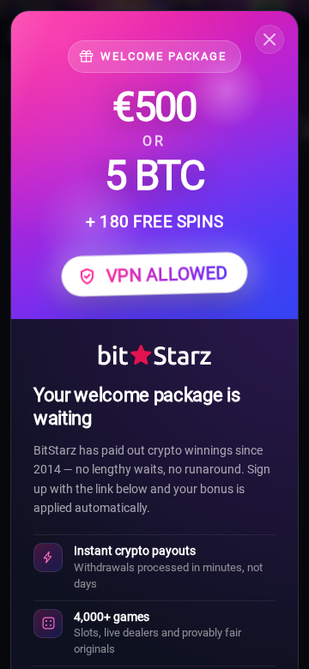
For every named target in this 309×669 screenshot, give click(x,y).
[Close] (269, 39)
